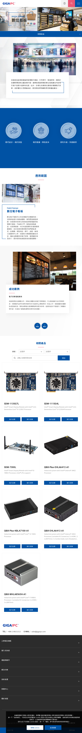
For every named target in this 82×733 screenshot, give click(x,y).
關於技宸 (5, 698)
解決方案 (21, 25)
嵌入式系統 (6, 650)
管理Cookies (35, 728)
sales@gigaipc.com (39, 631)
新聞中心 (5, 689)
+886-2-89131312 (14, 631)
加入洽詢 (30, 419)
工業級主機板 (6, 641)
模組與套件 (6, 660)
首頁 (14, 25)
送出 (63, 358)
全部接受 (53, 728)
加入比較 (12, 419)
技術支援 (5, 679)
